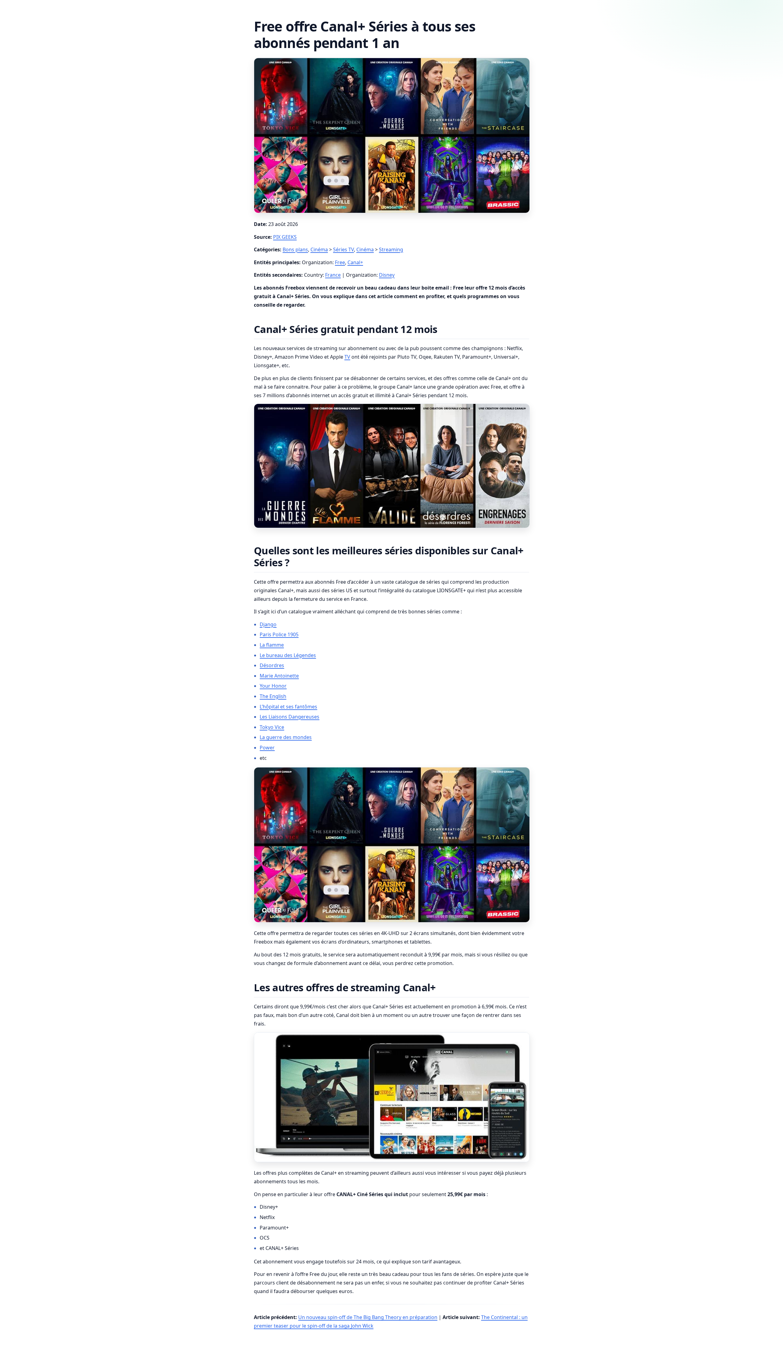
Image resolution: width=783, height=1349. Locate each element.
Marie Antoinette (279, 675)
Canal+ (355, 262)
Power (267, 747)
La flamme (272, 644)
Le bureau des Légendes (288, 655)
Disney (387, 275)
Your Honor (273, 685)
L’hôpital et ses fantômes (288, 706)
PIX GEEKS (285, 237)
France (333, 275)
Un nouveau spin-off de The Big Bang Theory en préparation (367, 1317)
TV (347, 356)
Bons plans (295, 249)
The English (273, 696)
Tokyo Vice (272, 727)
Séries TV (343, 249)
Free (340, 262)
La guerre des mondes (286, 737)
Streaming (391, 249)
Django (268, 624)
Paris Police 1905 (279, 634)
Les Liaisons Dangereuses (289, 716)
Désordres (272, 665)
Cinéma (319, 249)
